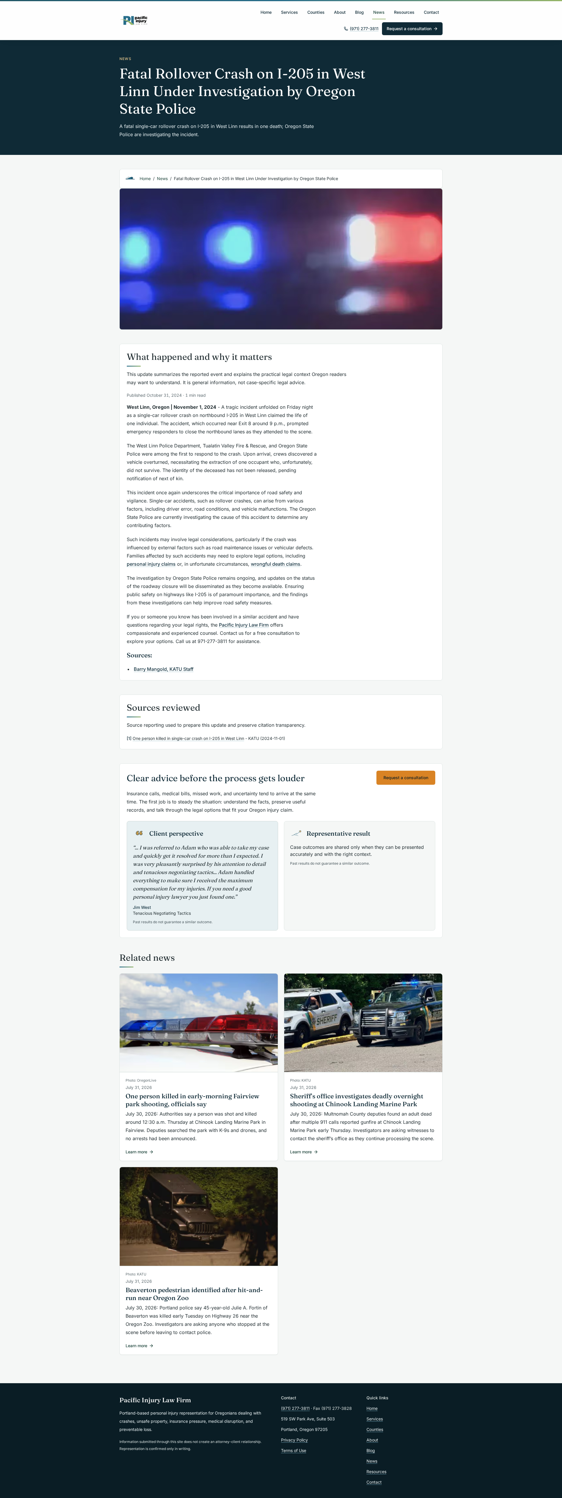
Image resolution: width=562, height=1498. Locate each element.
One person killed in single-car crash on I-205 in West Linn (188, 738)
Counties (316, 12)
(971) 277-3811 (364, 28)
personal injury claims (151, 564)
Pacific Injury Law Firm (244, 625)
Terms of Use (293, 1450)
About (340, 12)
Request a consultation (409, 28)
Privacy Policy (294, 1439)
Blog (359, 12)
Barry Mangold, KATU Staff (163, 669)
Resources (404, 12)
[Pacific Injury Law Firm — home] (134, 20)
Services (289, 12)
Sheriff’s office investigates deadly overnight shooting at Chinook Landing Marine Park (356, 1100)
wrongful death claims (275, 564)
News (379, 12)
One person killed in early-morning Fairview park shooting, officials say (192, 1100)
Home (266, 12)
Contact (431, 12)
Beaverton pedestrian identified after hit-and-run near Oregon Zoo (194, 1294)
